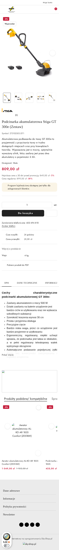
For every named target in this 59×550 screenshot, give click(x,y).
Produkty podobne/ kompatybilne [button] (25, 399)
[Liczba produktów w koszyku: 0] (53, 9)
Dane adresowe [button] (11, 490)
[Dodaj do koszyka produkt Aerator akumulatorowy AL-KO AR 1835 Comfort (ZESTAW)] (38, 453)
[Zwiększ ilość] (49, 205)
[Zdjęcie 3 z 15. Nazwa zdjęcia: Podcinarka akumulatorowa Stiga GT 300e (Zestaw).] (30, 98)
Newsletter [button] (9, 514)
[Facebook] (21, 525)
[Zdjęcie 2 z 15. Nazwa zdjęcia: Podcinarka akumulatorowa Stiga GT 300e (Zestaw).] (18, 98)
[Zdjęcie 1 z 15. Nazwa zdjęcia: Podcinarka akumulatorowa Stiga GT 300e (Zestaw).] (7, 98)
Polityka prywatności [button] (14, 506)
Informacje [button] (9, 498)
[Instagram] (27, 525)
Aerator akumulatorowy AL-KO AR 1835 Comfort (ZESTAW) (20, 462)
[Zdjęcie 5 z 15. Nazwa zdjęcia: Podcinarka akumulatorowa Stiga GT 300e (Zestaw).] (52, 98)
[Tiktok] (38, 525)
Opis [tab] (6, 283)
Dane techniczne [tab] (27, 283)
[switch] (6, 545)
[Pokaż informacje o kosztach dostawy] (34, 239)
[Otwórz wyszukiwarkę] (41, 9)
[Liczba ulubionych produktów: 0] (47, 9)
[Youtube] (32, 525)
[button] (52, 53)
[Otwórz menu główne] (3, 9)
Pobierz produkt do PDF (18, 265)
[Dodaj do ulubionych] (51, 213)
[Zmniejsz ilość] (4, 205)
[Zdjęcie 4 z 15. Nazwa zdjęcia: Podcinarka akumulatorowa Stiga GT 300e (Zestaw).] (41, 98)
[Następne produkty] (51, 426)
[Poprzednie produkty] (7, 426)
